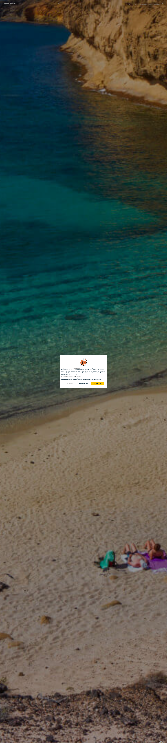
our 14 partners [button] (77, 368)
